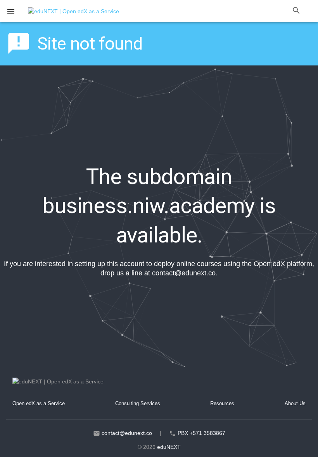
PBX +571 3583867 (201, 433)
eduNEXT (169, 447)
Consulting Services (137, 403)
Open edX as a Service (38, 403)
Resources (222, 403)
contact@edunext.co (184, 273)
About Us (295, 403)
